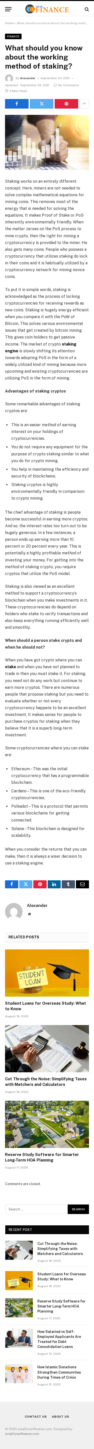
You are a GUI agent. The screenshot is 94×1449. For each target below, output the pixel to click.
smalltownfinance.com (22, 1434)
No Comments (68, 85)
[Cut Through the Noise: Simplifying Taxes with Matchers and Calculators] (47, 1048)
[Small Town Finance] (47, 9)
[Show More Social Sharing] (84, 104)
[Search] (86, 9)
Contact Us (36, 1416)
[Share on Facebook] (17, 104)
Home (9, 23)
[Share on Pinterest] (66, 104)
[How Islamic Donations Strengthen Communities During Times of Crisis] (19, 1373)
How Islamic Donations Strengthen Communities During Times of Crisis (59, 1372)
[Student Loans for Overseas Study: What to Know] (47, 973)
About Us (60, 1416)
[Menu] (8, 9)
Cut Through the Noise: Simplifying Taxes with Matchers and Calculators (60, 1249)
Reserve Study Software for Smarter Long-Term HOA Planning (61, 1306)
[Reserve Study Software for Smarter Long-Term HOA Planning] (47, 1124)
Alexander (27, 78)
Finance (13, 36)
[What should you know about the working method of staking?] (47, 142)
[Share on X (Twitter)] (41, 104)
